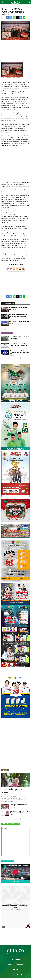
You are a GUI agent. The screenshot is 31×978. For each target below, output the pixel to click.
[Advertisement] (15, 51)
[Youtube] (21, 974)
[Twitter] (17, 974)
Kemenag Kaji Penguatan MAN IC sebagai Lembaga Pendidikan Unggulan (18, 316)
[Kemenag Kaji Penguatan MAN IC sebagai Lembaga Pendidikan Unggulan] (5, 316)
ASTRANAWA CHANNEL (7, 861)
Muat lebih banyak (15, 358)
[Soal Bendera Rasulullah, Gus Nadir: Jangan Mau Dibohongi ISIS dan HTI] (5, 345)
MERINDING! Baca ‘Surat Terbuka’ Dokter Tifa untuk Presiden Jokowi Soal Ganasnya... (19, 813)
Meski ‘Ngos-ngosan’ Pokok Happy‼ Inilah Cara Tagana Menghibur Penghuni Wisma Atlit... (20, 352)
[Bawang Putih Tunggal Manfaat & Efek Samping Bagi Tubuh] (5, 806)
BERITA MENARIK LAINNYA (8, 303)
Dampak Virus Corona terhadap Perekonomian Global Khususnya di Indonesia (13, 791)
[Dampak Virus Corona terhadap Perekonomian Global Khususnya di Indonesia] (15, 780)
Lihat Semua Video (15, 881)
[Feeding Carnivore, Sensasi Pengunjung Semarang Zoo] (5, 338)
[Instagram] (13, 974)
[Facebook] (9, 974)
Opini (3, 786)
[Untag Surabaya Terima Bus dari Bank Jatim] (5, 309)
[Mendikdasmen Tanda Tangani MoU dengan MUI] (5, 323)
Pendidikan (4, 311)
